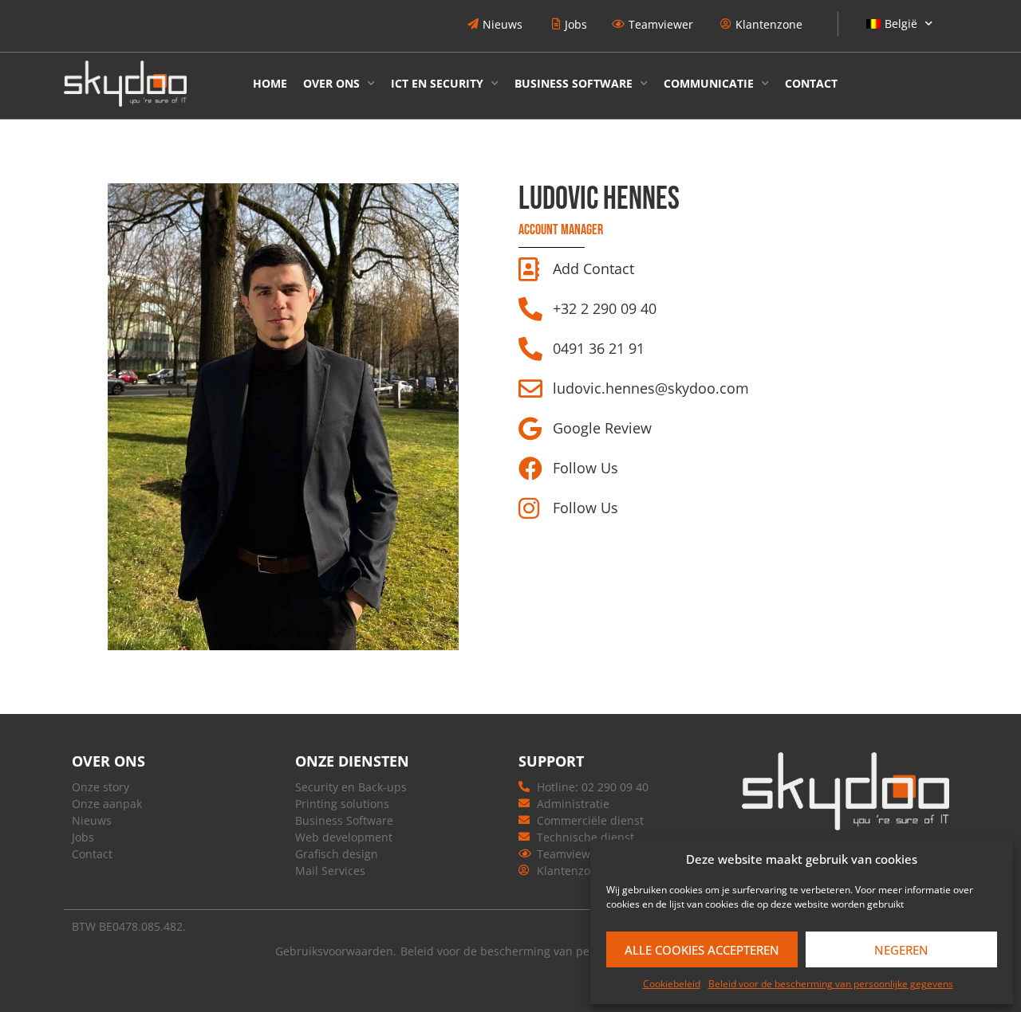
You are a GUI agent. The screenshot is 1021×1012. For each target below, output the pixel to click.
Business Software (573, 83)
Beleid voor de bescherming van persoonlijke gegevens (830, 983)
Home (270, 83)
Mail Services (330, 870)
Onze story (100, 786)
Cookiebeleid (671, 983)
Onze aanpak (107, 803)
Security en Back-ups (351, 786)
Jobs (83, 837)
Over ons (331, 83)
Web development (343, 837)
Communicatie (709, 83)
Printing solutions (342, 803)
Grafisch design (336, 853)
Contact (811, 83)
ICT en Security (437, 83)
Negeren (901, 950)
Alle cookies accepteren (702, 950)
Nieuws (92, 820)
